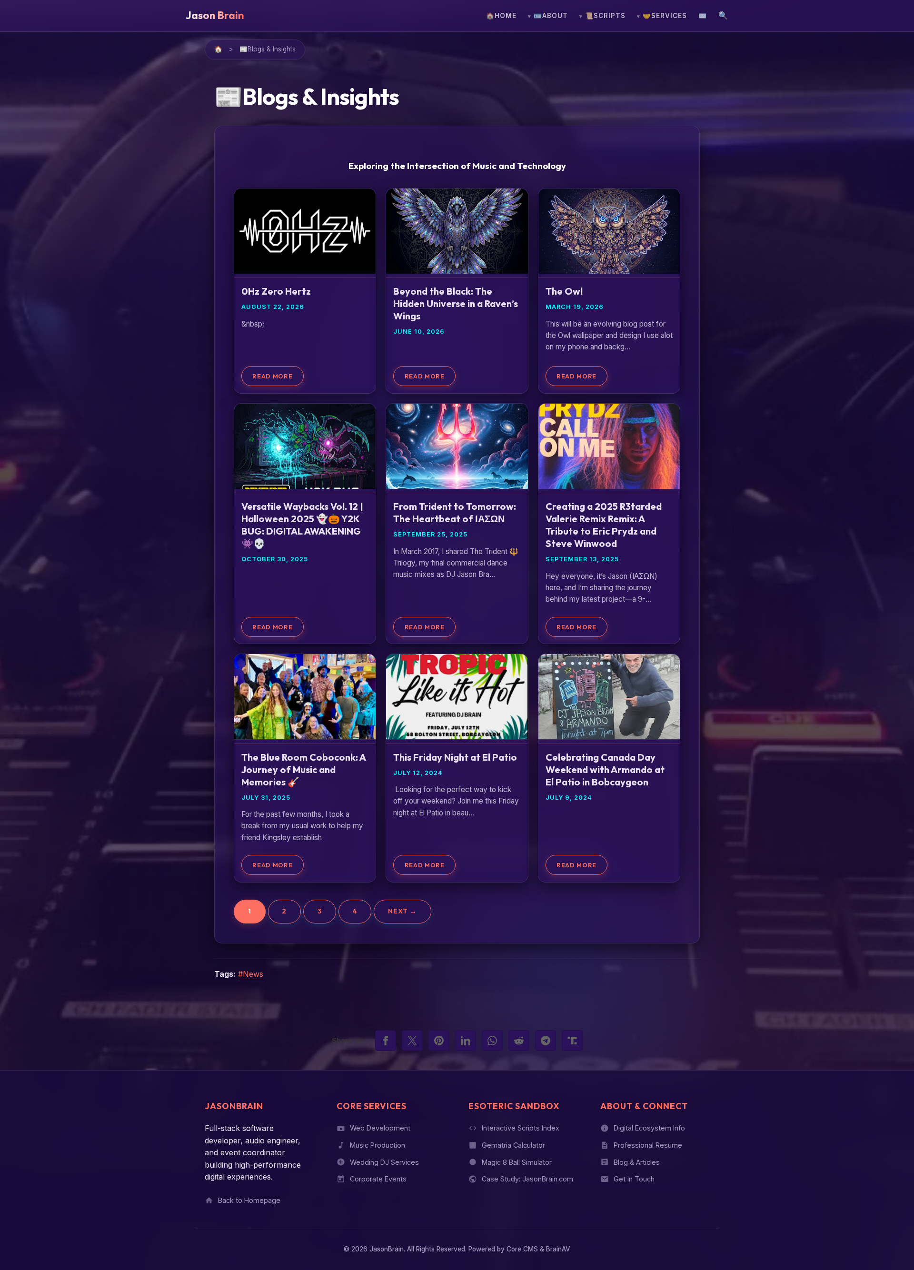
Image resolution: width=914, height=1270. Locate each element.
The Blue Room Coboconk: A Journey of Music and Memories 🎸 (303, 769)
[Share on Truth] (572, 1040)
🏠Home (501, 16)
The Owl (564, 292)
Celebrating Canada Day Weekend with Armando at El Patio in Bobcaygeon (605, 769)
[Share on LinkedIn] (465, 1040)
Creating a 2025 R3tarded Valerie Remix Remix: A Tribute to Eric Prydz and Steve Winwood (604, 524)
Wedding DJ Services (384, 1162)
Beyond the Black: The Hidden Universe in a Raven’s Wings (455, 304)
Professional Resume (648, 1145)
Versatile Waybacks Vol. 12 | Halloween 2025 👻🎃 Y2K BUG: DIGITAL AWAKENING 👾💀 (302, 524)
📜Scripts (605, 16)
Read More (272, 376)
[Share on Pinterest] (438, 1040)
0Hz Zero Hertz (276, 292)
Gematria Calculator (513, 1145)
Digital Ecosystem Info (649, 1128)
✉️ (702, 16)
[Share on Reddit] (518, 1040)
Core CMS (522, 1249)
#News (250, 974)
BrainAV (558, 1249)
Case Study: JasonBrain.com (527, 1179)
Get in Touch (634, 1179)
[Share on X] (412, 1040)
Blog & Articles (637, 1162)
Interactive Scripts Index (520, 1128)
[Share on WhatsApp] (492, 1040)
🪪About (551, 16)
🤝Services (665, 16)
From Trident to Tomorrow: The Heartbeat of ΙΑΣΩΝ (454, 512)
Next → (402, 911)
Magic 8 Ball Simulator (517, 1162)
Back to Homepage (249, 1200)
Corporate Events (378, 1179)
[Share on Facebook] (385, 1040)
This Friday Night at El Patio (455, 757)
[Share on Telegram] (545, 1040)
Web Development (380, 1128)
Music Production (377, 1145)
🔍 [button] (723, 15)
